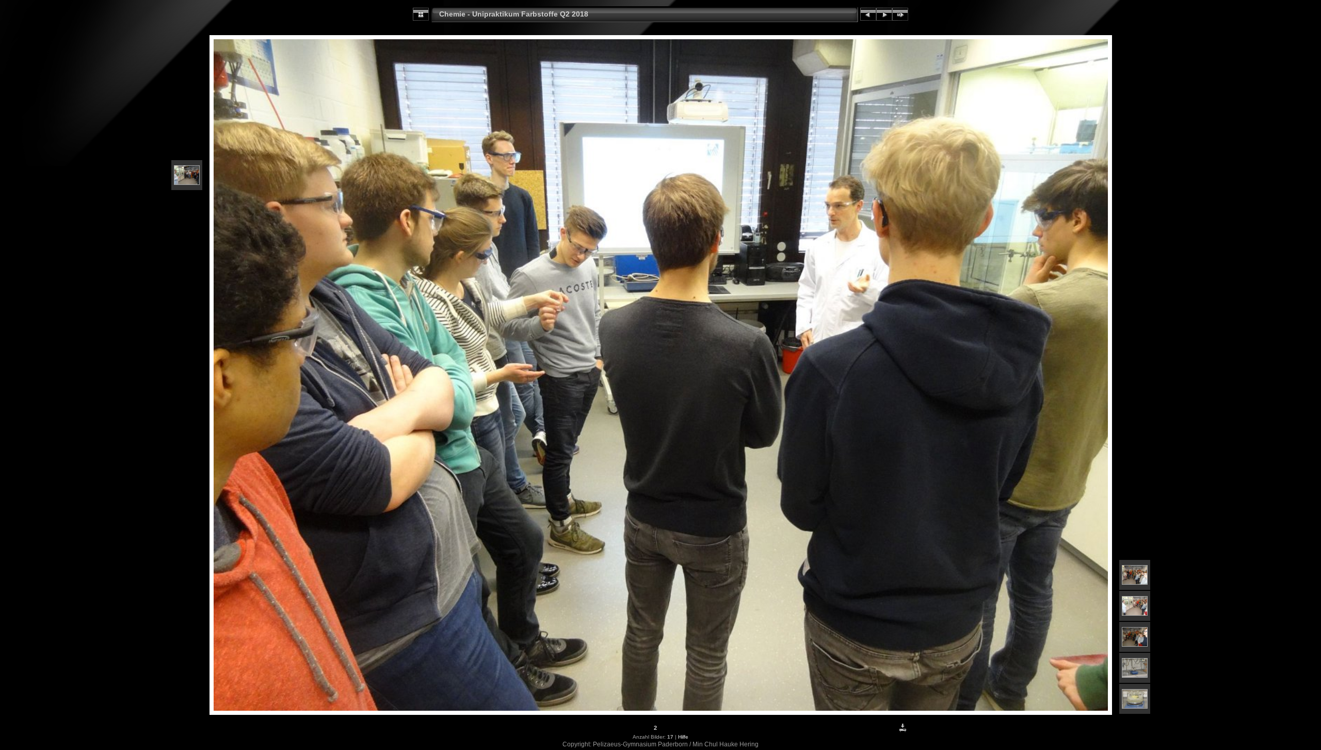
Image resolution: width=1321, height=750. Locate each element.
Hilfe (683, 737)
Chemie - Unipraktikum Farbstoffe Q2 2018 (513, 14)
